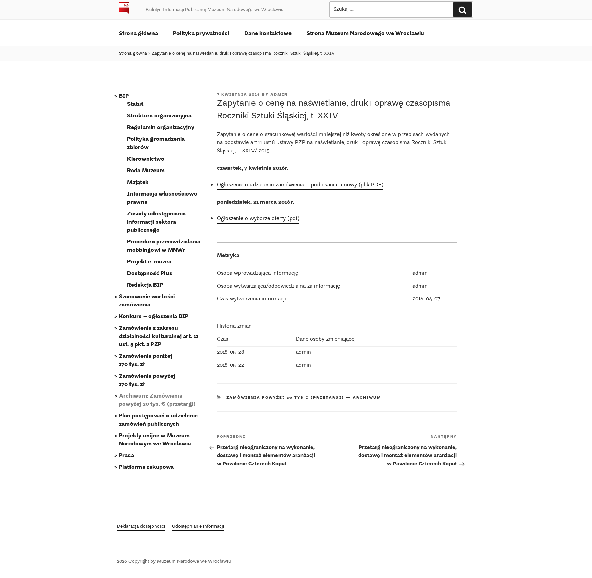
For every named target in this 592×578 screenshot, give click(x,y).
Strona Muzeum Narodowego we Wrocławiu (365, 33)
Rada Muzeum (146, 170)
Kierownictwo (145, 158)
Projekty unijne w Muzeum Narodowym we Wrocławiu (155, 439)
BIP (124, 95)
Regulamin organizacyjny (160, 127)
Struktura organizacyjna (159, 115)
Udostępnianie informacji (198, 527)
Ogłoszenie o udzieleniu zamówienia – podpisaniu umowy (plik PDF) (300, 185)
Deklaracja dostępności (141, 527)
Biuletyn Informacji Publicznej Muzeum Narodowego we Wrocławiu (214, 10)
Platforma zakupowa (146, 466)
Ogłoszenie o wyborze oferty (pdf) (258, 219)
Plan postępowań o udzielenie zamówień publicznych (158, 419)
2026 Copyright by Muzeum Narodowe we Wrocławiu (174, 562)
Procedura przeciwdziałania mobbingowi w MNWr (163, 245)
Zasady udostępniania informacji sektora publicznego (156, 221)
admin (279, 94)
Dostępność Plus (149, 273)
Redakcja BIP (145, 284)
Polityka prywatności (201, 33)
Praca (126, 455)
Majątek (138, 182)
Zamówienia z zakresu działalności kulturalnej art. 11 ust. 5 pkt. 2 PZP (158, 336)
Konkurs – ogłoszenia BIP (153, 316)
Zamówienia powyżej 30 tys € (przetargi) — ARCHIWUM (304, 397)
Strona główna (138, 33)
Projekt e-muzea (149, 261)
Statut (135, 104)
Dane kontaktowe (268, 33)
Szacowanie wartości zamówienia (147, 300)
